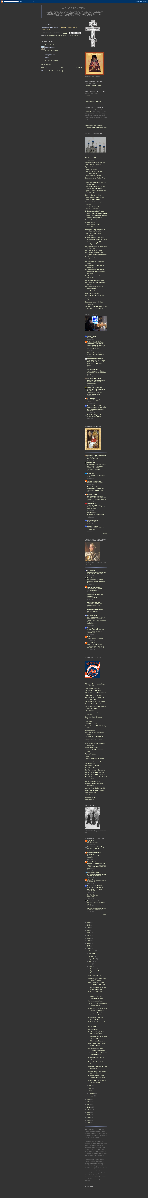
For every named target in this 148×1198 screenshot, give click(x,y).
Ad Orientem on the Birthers (93, 695)
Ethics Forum (91, 637)
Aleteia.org (90, 473)
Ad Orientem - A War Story (93, 690)
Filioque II (88, 204)
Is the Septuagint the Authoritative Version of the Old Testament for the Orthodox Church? (96, 347)
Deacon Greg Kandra (93, 487)
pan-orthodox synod (53, 35)
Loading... (88, 95)
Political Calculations (93, 587)
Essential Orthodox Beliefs (93, 195)
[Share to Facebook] (78, 33)
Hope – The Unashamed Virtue (95, 354)
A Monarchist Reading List (92, 688)
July (90, 964)
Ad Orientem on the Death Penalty (95, 701)
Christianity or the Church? (93, 175)
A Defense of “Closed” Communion (95, 162)
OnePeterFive (91, 503)
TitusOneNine (91, 513)
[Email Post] (69, 33)
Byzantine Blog (92, 615)
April (90, 1088)
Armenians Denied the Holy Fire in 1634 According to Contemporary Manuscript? (96, 409)
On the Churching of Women (95, 638)
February (91, 1093)
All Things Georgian (93, 628)
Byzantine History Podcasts (93, 704)
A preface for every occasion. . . (95, 483)
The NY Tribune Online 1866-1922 (95, 774)
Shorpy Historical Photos (95, 609)
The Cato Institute (90, 768)
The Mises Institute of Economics (95, 770)
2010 (88, 1112)
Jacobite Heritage (90, 730)
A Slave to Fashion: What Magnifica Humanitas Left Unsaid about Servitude (96, 507)
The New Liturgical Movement (96, 455)
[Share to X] (76, 33)
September (92, 959)
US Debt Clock (89, 786)
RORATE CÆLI (91, 463)
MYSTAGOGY (91, 398)
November (92, 953)
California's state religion (95, 1001)
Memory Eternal (93, 1029)
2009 (88, 1115)
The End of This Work (93, 848)
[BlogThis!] (74, 33)
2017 (88, 946)
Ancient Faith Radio (91, 169)
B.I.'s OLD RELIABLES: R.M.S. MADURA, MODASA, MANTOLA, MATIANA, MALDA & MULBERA (96, 646)
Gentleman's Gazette (91, 723)
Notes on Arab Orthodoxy (95, 358)
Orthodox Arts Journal (94, 378)
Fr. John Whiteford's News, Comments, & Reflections (95, 342)
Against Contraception (91, 167)
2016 (88, 948)
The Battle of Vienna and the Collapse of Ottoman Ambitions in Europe (96, 581)
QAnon (87, 756)
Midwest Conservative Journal (96, 908)
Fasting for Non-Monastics (92, 199)
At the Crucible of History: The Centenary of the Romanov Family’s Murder (95, 889)
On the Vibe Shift (91, 522)
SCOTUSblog (91, 570)
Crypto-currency (89, 710)
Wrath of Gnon (89, 799)
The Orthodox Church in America (94, 280)
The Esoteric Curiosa (93, 862)
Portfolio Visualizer (90, 754)
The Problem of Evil (92, 842)
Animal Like (90, 338)
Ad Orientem (74, 8)
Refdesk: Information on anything (94, 758)
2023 (88, 930)
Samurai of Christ (92, 598)
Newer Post (44, 67)
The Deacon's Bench (93, 872)
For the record (92, 1026)
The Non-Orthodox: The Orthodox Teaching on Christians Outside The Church (95, 271)
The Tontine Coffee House (92, 781)
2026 (88, 922)
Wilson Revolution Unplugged (96, 880)
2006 (88, 1123)
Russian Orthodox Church (69, 35)
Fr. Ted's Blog (91, 336)
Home (61, 67)
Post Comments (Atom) (56, 71)
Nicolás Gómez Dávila (91, 747)
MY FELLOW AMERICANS (94, 910)
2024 (88, 927)
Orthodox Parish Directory (92, 224)
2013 (88, 1104)
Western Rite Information (92, 291)
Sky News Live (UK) (91, 763)
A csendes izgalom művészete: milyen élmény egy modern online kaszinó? (96, 372)
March (91, 1091)
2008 (88, 1117)
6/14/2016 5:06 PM (52, 60)
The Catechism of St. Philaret (93, 250)
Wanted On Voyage (93, 643)
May (90, 1085)
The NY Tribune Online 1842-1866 (95, 772)
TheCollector (91, 578)
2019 (88, 941)
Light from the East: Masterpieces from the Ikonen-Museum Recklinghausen (96, 381)
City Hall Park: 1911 (92, 611)
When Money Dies (90, 792)
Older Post (79, 67)
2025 (88, 925)
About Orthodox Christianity (93, 164)
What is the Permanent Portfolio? (94, 790)
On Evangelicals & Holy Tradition (94, 211)
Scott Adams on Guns (94, 975)
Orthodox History (92, 369)
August (91, 961)
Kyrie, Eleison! (91, 841)
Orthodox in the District (94, 886)
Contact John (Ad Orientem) (93, 101)
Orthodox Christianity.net (92, 220)
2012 (88, 1107)
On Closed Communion (92, 209)
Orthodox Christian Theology (96, 406)
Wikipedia (88, 795)
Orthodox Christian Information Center (96, 213)
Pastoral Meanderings (94, 481)
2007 (88, 1120)
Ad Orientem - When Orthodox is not (95, 693)
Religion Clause (92, 494)
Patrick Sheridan (50, 45)
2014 (88, 1102)
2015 (88, 1099)
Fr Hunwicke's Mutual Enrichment (94, 853)
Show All (105, 420)
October (91, 956)
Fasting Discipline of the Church (94, 197)
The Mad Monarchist (93, 901)
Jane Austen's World (93, 602)
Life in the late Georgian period (94, 736)
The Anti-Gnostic (92, 895)
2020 (88, 938)
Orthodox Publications (91, 227)
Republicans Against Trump (93, 761)
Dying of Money (89, 721)
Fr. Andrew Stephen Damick (96, 415)
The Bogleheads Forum (92, 765)
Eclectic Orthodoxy (93, 526)
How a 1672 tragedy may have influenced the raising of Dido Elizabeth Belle (95, 631)
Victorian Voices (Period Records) (95, 788)
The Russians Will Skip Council (97, 1036)
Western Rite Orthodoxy (92, 293)
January (91, 1096)
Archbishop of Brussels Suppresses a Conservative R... (97, 971)
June (90, 966)
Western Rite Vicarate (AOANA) (94, 295)
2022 (88, 933)
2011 (88, 1109)
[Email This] (72, 33)
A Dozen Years (91, 881)
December (92, 951)
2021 (88, 935)
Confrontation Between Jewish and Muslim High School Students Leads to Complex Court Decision (96, 497)
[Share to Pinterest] (80, 33)
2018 (88, 943)
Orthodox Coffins (90, 222)
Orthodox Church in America (93, 85)
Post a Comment (46, 64)
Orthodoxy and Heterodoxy (95, 847)
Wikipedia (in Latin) (90, 797)
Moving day (90, 896)
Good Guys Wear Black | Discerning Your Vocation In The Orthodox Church (96, 389)
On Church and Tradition (92, 206)
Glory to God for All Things (95, 353)
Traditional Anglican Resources (94, 783)
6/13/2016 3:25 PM (52, 50)
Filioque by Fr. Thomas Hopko (94, 202)
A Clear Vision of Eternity (94, 416)
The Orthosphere (92, 520)
